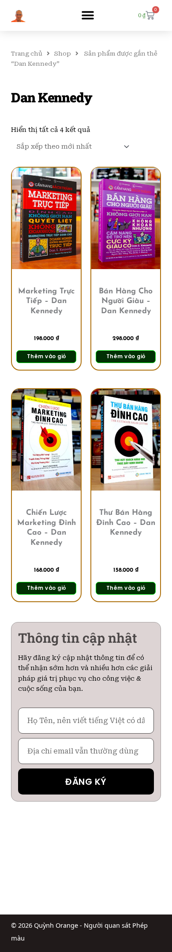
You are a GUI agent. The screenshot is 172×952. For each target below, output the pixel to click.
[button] (87, 16)
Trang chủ (26, 53)
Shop (62, 53)
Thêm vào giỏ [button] (46, 356)
